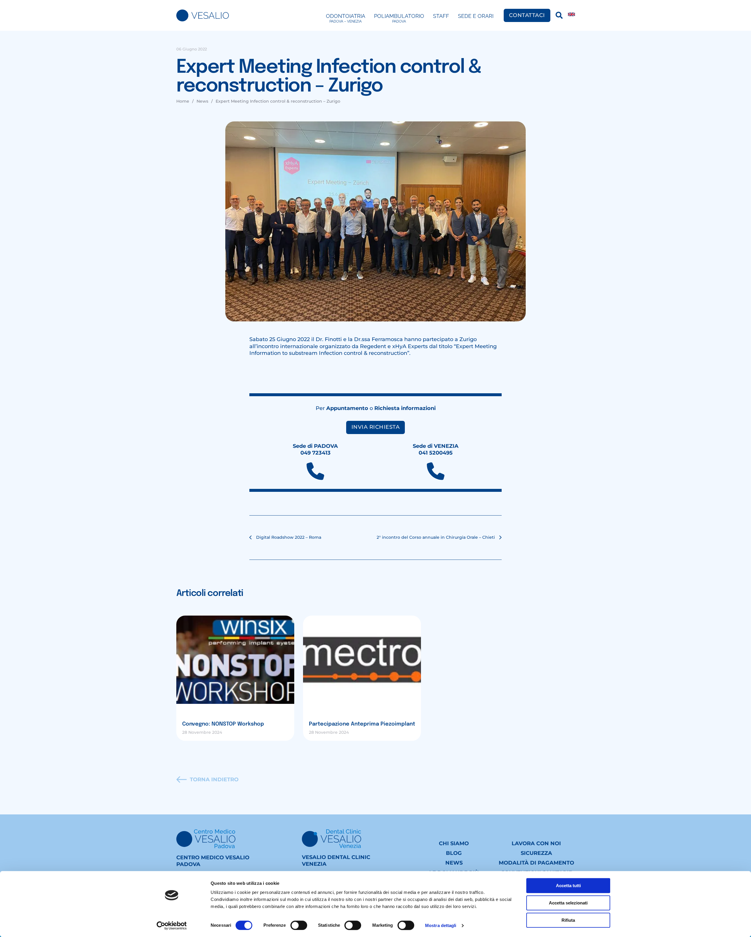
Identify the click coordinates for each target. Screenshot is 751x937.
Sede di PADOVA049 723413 (315, 449)
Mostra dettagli (440, 925)
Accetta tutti (568, 885)
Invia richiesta (375, 427)
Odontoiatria (345, 18)
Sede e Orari (475, 16)
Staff (441, 16)
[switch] (298, 925)
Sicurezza (536, 853)
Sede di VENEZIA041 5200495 (436, 449)
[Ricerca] (559, 15)
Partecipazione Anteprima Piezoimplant (362, 724)
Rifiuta (568, 920)
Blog (454, 853)
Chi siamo (454, 843)
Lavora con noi (536, 843)
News (454, 863)
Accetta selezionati (568, 902)
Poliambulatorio (399, 18)
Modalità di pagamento (536, 863)
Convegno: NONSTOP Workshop (223, 724)
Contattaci (527, 15)
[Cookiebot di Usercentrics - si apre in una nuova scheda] (171, 925)
